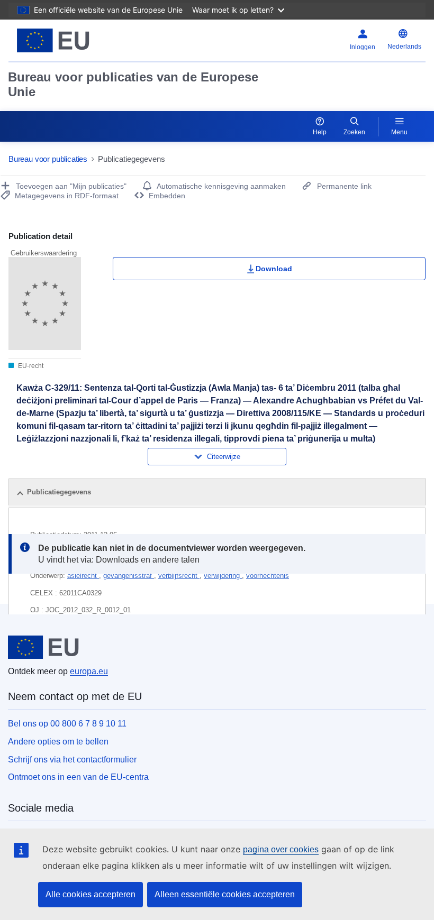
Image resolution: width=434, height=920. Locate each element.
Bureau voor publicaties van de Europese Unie (133, 84)
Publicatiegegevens (59, 492)
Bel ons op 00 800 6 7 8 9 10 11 (67, 723)
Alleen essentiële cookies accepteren (225, 894)
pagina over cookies (281, 849)
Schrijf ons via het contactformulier (72, 759)
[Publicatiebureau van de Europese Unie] (80, 40)
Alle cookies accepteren (90, 894)
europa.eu (89, 671)
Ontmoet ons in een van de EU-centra (78, 776)
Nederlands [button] (404, 46)
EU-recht (29, 366)
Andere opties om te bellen (58, 741)
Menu (399, 132)
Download (274, 268)
